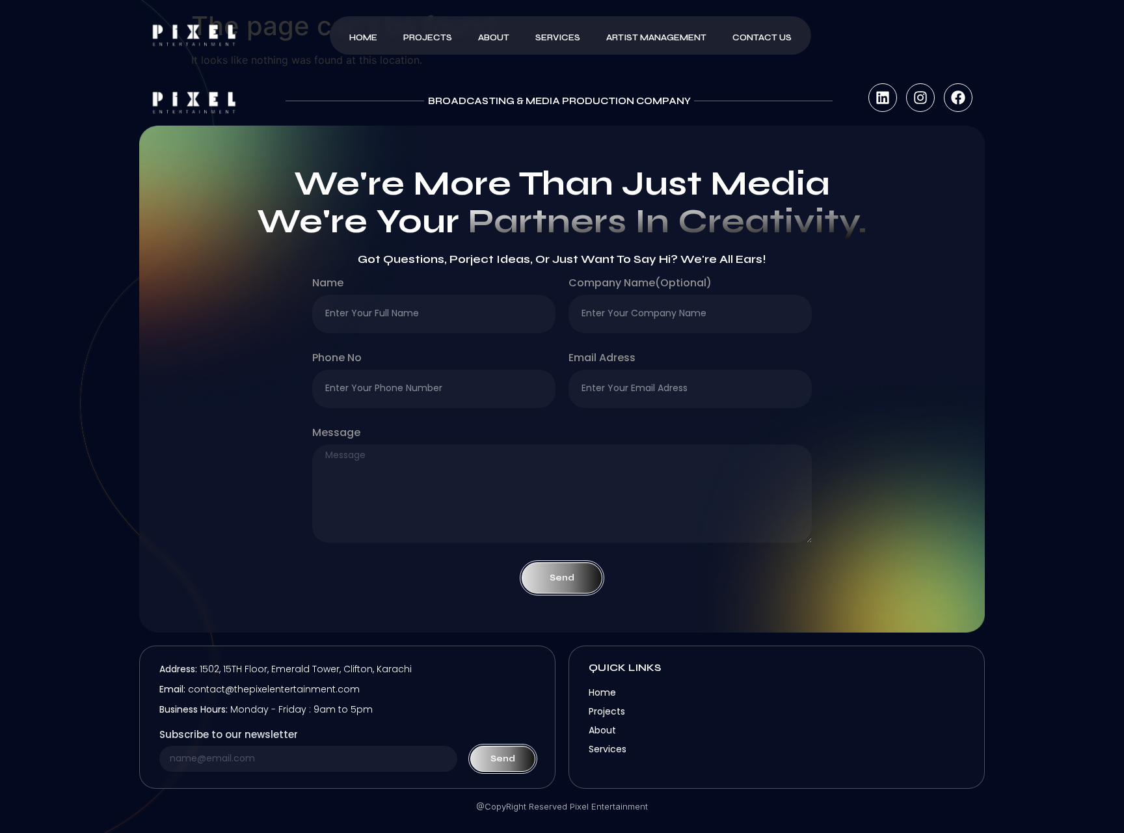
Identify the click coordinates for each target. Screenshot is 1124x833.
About (493, 38)
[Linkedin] (882, 97)
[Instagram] (920, 97)
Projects (427, 38)
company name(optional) (640, 284)
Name (327, 284)
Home (363, 38)
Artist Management (656, 38)
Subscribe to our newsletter (228, 735)
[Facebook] (958, 97)
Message (336, 434)
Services (557, 38)
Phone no (337, 359)
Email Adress (602, 359)
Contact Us (762, 38)
